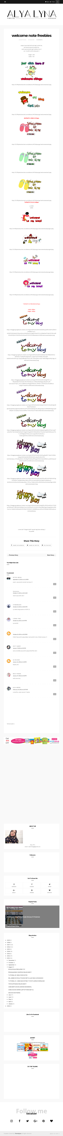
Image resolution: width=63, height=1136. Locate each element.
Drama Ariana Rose (12, 926)
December (11, 960)
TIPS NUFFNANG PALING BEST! (17, 984)
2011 (8, 958)
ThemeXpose (18, 1133)
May (10, 999)
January (11, 1003)
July (10, 995)
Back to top (54, 1133)
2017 (8, 944)
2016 (8, 947)
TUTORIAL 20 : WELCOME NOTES (17, 975)
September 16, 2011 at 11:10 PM (20, 579)
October (11, 962)
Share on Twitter (34, 545)
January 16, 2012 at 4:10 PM (19, 662)
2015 (8, 949)
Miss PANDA (17, 673)
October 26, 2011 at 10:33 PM (20, 634)
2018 (8, 942)
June (10, 997)
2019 (8, 940)
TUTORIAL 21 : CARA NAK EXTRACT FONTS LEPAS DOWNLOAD (26, 981)
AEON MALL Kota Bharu (14, 907)
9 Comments (39, 39)
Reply (55, 584)
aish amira (17, 687)
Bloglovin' (49, 892)
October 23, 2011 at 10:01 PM (20, 606)
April (10, 1001)
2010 (8, 1006)
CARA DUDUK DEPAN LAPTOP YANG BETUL (21, 989)
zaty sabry (17, 646)
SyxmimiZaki (17, 604)
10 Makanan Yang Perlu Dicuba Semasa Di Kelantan (23, 917)
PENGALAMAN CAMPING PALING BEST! (20, 972)
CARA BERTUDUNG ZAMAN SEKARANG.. (20, 987)
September (11, 964)
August (10, 967)
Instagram (14, 886)
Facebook (32, 886)
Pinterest (32, 892)
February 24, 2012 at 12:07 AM (20, 689)
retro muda (17, 577)
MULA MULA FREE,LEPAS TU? (16, 969)
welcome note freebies (14, 992)
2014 (8, 951)
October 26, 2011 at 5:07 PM (20, 620)
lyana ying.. (17, 618)
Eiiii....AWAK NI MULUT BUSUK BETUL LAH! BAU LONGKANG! (25, 978)
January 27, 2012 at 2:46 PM (19, 675)
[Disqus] (31, 764)
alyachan (16, 660)
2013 (8, 953)
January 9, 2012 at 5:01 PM (19, 648)
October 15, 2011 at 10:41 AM (20, 593)
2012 (8, 956)
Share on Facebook (18, 545)
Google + (14, 892)
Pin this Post (47, 545)
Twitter (49, 886)
